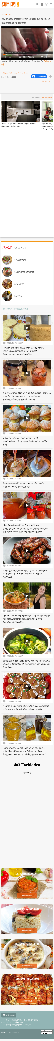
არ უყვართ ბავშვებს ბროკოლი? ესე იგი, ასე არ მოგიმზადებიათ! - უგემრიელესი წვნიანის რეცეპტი (26, 664)
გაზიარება (41, 76)
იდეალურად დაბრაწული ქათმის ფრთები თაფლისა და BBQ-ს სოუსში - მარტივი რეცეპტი (25, 573)
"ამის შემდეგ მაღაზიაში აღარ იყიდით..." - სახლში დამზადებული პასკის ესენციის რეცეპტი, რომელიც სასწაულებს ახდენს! (25, 751)
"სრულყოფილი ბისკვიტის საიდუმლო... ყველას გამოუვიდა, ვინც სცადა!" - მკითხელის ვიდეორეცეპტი (23, 351)
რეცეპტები (27, 895)
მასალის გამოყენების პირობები (14, 73)
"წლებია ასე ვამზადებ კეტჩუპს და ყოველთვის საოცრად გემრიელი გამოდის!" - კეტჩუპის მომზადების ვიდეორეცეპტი (26, 528)
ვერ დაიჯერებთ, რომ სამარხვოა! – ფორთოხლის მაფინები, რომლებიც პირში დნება (25, 441)
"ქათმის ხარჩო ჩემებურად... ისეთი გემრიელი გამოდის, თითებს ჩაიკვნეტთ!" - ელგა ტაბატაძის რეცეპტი (27, 619)
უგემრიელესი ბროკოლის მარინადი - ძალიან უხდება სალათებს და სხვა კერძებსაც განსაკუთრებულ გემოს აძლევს (27, 396)
